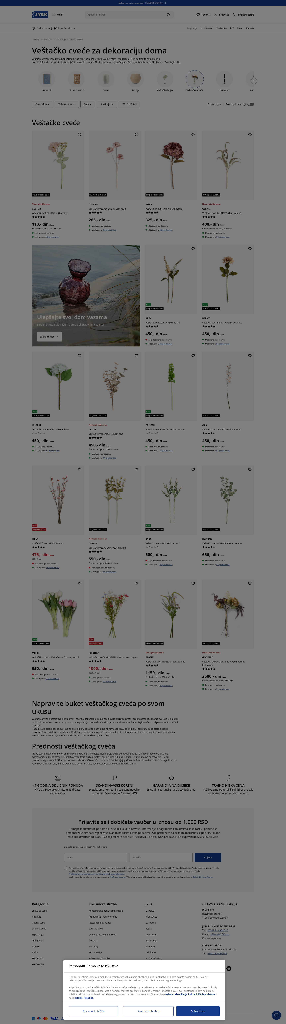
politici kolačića (84, 997)
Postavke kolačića (93, 1011)
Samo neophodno (148, 1011)
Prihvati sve (198, 1011)
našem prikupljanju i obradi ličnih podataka (190, 994)
